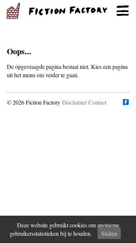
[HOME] (68, 11)
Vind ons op (125, 102)
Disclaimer (74, 102)
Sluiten (109, 233)
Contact (97, 102)
